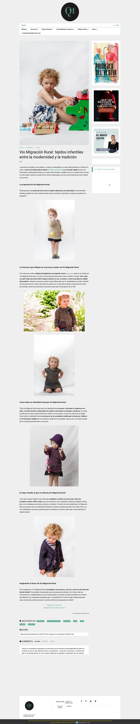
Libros (94, 29)
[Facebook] (81, 701)
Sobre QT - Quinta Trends (69, 702)
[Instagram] (86, 701)
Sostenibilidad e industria (65, 29)
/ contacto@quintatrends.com (31, 33)
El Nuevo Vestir (82, 29)
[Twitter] (95, 701)
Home (25, 29)
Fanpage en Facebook (54, 605)
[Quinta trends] (70, 21)
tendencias (29, 147)
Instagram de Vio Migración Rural (54, 608)
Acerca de (34, 29)
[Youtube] (90, 701)
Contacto (68, 706)
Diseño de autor (47, 29)
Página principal (60, 701)
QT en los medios (60, 707)
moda (38, 147)
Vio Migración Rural (55, 170)
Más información (82, 722)
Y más (88, 722)
